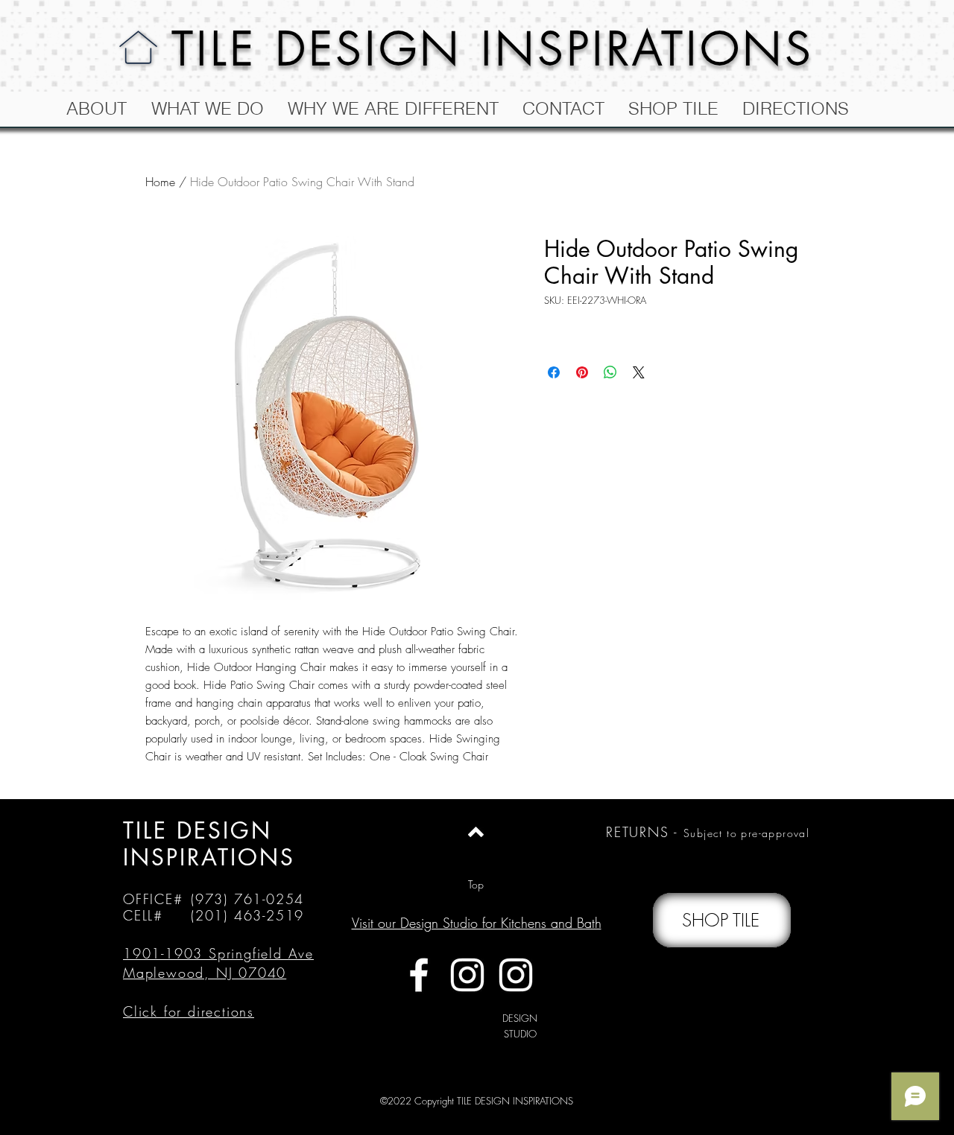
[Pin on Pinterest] (582, 372)
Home (160, 182)
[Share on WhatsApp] (610, 372)
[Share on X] (639, 372)
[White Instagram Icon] (467, 975)
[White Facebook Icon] (419, 975)
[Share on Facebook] (554, 372)
